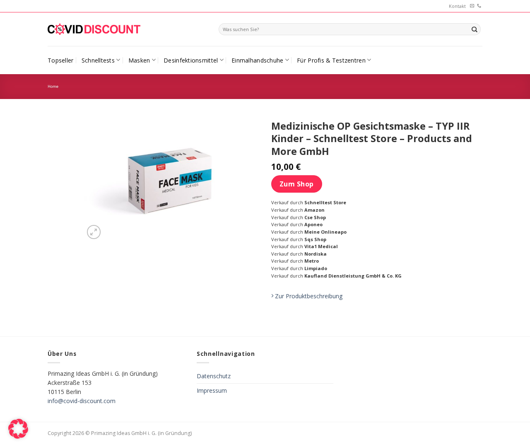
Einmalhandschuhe (257, 60)
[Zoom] (94, 232)
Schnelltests (98, 60)
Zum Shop (296, 183)
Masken (139, 60)
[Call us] (479, 6)
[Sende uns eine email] (472, 6)
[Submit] (474, 29)
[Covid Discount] (94, 29)
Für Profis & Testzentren (331, 60)
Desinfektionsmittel (191, 60)
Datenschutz (214, 376)
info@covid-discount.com (82, 401)
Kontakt (457, 6)
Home (53, 86)
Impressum (212, 390)
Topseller (60, 60)
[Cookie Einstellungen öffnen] (18, 436)
